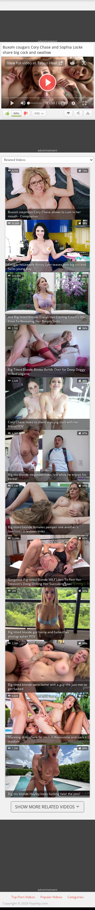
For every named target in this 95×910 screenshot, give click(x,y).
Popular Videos (51, 897)
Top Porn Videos (23, 897)
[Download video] (87, 113)
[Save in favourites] (68, 113)
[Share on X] (83, 63)
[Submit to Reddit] (72, 63)
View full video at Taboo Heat (32, 63)
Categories (76, 897)
